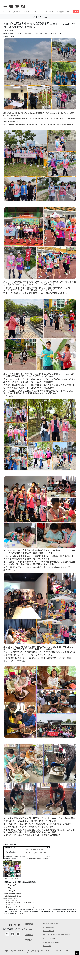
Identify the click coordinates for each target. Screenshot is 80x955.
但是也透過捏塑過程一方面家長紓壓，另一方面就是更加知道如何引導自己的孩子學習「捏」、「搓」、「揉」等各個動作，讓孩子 (39, 653)
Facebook (16, 908)
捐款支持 (16, 11)
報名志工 (27, 11)
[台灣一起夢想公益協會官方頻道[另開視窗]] (18, 934)
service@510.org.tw (54, 942)
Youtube (28, 908)
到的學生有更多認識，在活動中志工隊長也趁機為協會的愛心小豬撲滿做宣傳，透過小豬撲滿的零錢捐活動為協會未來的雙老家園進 (38, 392)
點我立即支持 (20, 913)
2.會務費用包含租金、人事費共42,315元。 (38, 853)
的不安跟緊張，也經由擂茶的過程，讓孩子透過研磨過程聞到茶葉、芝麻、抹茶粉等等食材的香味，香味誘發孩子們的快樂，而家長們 (39, 830)
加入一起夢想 (47, 946)
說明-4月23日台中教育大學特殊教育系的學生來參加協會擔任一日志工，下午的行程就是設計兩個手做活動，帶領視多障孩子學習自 (39, 551)
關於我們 (6, 11)
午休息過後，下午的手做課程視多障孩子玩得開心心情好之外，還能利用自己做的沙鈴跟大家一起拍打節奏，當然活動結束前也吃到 (39, 563)
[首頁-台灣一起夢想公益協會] (14, 6)
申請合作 (60, 11)
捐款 (76, 11)
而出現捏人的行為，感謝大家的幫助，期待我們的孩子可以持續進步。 (36, 293)
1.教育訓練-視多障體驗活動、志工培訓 (37, 858)
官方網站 (10, 908)
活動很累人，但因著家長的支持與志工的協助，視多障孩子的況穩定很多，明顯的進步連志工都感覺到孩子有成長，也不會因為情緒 (39, 288)
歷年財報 (29, 929)
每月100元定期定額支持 (14, 902)
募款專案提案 (11, 904)
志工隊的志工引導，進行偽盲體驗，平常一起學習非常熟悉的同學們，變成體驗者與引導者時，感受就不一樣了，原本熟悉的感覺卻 (39, 380)
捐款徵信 (29, 934)
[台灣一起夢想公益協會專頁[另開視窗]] (7, 934)
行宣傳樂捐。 (9, 396)
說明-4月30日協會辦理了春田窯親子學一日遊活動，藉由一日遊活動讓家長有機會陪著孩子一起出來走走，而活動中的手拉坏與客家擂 (39, 819)
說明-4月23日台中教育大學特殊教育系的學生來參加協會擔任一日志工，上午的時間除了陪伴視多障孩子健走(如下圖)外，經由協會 (39, 375)
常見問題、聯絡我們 (48, 931)
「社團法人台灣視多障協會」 (11, 878)
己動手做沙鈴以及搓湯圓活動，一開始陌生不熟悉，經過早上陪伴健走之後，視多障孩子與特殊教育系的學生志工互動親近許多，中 (39, 557)
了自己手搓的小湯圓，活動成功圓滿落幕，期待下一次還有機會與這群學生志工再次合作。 (39, 568)
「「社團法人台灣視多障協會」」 (25, 33)
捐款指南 (29, 940)
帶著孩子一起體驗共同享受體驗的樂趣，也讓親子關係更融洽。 (32, 835)
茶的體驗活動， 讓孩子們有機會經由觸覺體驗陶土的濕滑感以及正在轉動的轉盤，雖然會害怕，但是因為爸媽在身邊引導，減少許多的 (39, 825)
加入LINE (34, 908)
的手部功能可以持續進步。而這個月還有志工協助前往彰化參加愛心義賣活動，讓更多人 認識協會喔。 (38, 659)
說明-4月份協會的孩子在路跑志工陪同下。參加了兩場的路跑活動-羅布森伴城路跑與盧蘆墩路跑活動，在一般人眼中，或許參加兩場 (39, 283)
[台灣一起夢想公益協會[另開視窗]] (12, 934)
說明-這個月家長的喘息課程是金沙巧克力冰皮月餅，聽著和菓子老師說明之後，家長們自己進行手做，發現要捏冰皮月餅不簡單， (38, 648)
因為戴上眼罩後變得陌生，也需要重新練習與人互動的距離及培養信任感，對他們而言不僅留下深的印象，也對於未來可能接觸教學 (39, 386)
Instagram (22, 908)
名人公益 (38, 11)
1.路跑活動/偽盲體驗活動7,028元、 (36, 850)
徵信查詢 (49, 11)
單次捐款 (23, 902)
